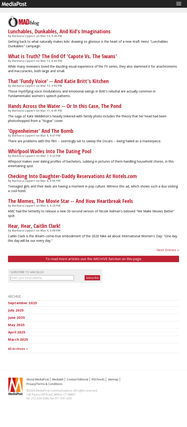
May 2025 (16, 324)
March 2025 (18, 339)
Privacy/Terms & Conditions (44, 384)
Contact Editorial (77, 379)
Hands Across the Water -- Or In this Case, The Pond (64, 106)
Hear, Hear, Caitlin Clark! (34, 225)
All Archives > (18, 349)
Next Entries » (167, 250)
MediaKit (57, 379)
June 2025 (16, 317)
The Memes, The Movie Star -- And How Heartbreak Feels (70, 201)
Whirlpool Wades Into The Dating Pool (49, 151)
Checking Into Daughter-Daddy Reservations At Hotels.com (72, 176)
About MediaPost (37, 379)
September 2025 (22, 302)
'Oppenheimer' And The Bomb (40, 130)
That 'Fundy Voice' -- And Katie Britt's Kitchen (58, 81)
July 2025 (16, 310)
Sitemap (113, 379)
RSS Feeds (98, 379)
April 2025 (17, 332)
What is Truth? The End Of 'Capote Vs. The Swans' (62, 56)
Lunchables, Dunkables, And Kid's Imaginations (59, 31)
